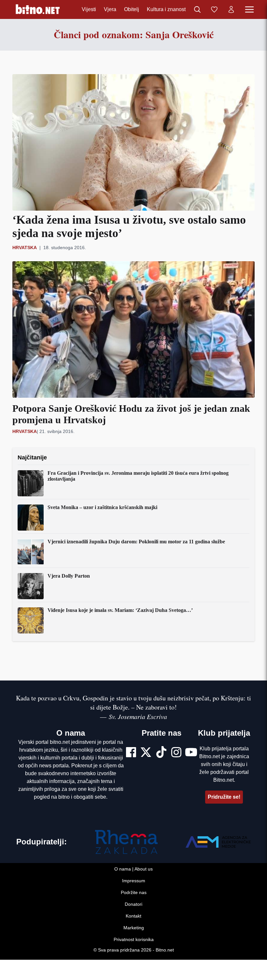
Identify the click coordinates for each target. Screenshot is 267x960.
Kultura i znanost (166, 9)
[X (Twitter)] (146, 753)
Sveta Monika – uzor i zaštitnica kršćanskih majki (102, 507)
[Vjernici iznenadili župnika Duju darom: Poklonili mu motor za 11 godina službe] (31, 552)
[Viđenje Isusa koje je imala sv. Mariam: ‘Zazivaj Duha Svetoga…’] (31, 620)
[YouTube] (191, 753)
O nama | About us (133, 869)
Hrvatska (24, 247)
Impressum (133, 881)
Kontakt (133, 916)
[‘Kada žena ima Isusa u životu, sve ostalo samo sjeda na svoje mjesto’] (133, 142)
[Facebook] (131, 753)
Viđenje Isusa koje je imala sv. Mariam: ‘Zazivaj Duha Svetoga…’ (120, 610)
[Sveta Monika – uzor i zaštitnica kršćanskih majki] (31, 517)
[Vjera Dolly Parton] (31, 586)
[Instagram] (176, 753)
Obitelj (131, 9)
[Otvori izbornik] (249, 9)
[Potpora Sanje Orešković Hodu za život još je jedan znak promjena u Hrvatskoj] (133, 329)
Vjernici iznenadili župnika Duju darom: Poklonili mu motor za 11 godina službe (136, 541)
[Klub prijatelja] (214, 9)
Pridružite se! (224, 797)
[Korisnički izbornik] (231, 9)
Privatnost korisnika (134, 939)
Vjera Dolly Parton (69, 576)
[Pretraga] (197, 9)
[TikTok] (161, 753)
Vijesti (89, 9)
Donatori (133, 904)
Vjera (110, 9)
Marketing (133, 928)
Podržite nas (134, 892)
